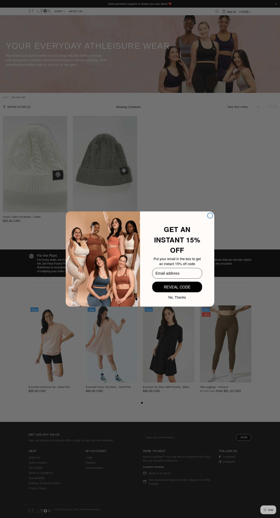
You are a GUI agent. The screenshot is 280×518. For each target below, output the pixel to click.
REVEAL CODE (177, 287)
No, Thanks (177, 296)
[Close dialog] (210, 215)
